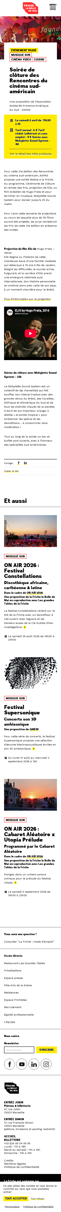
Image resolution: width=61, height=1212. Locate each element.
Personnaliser (12, 1206)
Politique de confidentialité (21, 1167)
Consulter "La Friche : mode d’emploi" (29, 941)
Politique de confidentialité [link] (38, 1206)
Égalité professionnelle (19, 1014)
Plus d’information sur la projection (27, 299)
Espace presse (13, 978)
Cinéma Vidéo (21, 59)
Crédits (8, 1160)
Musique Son (20, 55)
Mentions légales (15, 1163)
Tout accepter (16, 1198)
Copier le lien (11, 471)
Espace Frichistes (15, 999)
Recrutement (12, 1007)
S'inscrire (46, 1050)
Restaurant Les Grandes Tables (24, 963)
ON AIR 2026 (35, 593)
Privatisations (12, 970)
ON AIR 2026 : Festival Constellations (23, 571)
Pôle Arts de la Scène (18, 985)
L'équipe (9, 1022)
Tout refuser (37, 1198)
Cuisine (39, 59)
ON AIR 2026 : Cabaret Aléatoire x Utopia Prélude (29, 834)
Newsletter (11, 1043)
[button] (53, 8)
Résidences (11, 992)
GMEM (34, 729)
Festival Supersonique (22, 710)
